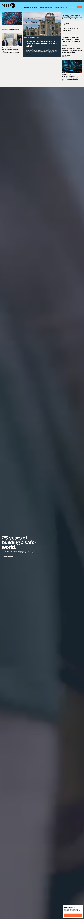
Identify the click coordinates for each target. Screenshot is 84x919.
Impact (57, 7)
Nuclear (26, 7)
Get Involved (49, 7)
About (62, 7)
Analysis (77, 0)
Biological (33, 7)
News (66, 0)
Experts (69, 0)
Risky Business (28, 37)
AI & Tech (41, 7)
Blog (81, 0)
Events (73, 0)
